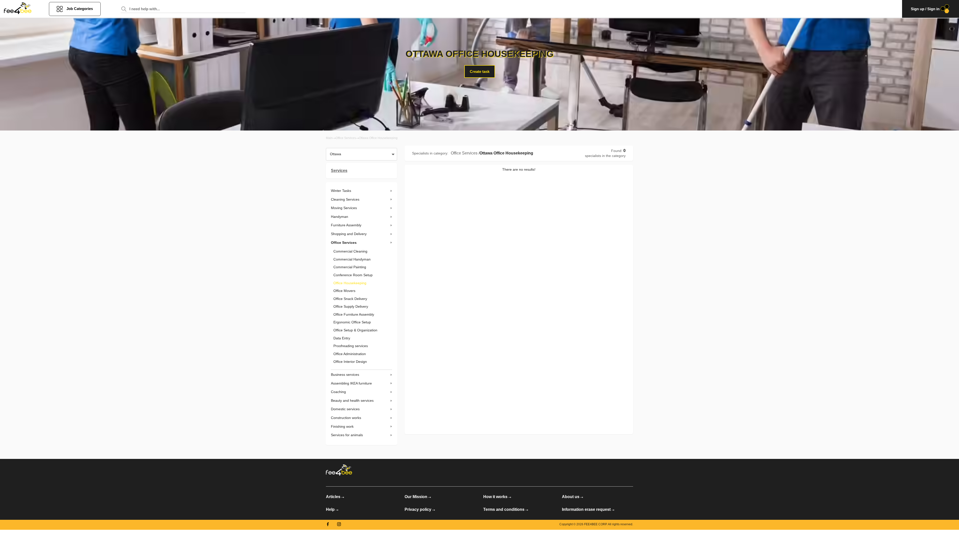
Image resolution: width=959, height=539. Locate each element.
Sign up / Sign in (925, 9)
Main (329, 138)
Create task (479, 71)
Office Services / (465, 153)
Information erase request (586, 509)
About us (570, 497)
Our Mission (416, 497)
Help (330, 509)
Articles (333, 497)
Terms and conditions (503, 509)
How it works (495, 497)
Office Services (346, 138)
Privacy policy (418, 509)
